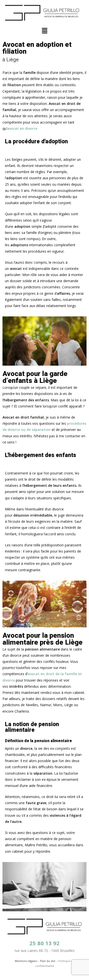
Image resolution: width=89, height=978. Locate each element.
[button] (44, 31)
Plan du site (47, 961)
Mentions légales (26, 961)
